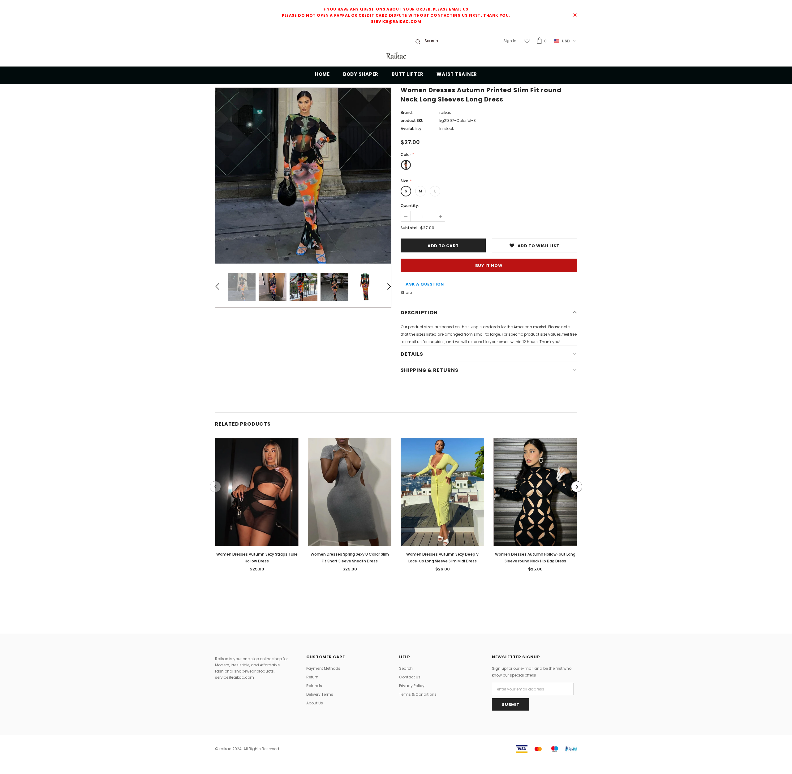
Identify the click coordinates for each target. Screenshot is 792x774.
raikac (445, 112)
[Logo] (396, 56)
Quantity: (410, 205)
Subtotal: (409, 227)
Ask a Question (425, 284)
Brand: (407, 112)
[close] (575, 15)
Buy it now (489, 266)
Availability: (411, 128)
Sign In (509, 40)
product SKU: (412, 120)
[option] (303, 176)
